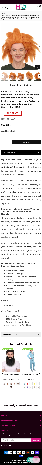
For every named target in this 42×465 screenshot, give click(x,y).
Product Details (9, 152)
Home (3, 13)
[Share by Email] (31, 85)
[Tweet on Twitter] (21, 85)
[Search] (6, 7)
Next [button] (39, 46)
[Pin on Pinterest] (24, 85)
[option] (21, 46)
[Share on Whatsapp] (27, 85)
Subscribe (36, 440)
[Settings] (34, 7)
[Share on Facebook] (17, 85)
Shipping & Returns (10, 334)
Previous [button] (2, 46)
